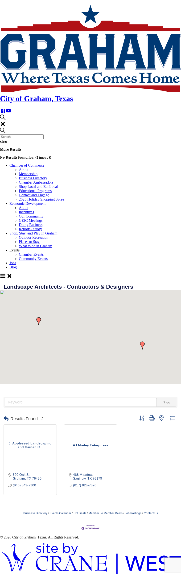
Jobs (12, 263)
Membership (28, 174)
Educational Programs (35, 191)
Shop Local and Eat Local (38, 187)
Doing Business (30, 225)
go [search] (168, 402)
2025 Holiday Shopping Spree (41, 199)
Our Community (31, 216)
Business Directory (33, 178)
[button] (38, 321)
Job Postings (133, 513)
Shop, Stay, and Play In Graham (33, 233)
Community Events (33, 259)
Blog (13, 267)
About (23, 170)
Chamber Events (31, 254)
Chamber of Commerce (26, 165)
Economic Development (27, 203)
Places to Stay (29, 242)
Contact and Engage (34, 195)
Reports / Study (30, 229)
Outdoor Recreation (33, 237)
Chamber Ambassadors (36, 182)
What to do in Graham (35, 246)
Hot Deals (80, 513)
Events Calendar (60, 513)
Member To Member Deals (106, 513)
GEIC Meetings (30, 220)
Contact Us (151, 513)
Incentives (26, 212)
